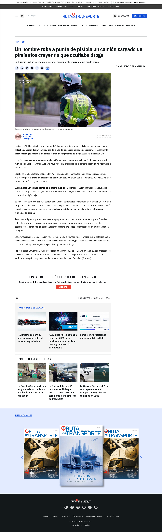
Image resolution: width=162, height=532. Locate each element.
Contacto (46, 516)
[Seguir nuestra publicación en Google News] (47, 68)
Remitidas (106, 2)
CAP (73, 2)
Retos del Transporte (63, 2)
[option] (81, 455)
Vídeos (100, 2)
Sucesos (88, 2)
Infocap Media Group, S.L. (84, 521)
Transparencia (78, 516)
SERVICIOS (130, 25)
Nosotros (56, 516)
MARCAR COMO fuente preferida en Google (130, 2)
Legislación (33, 2)
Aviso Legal (66, 516)
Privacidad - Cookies (111, 516)
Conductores (80, 2)
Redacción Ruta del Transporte (28, 136)
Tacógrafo (41, 2)
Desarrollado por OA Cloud (81, 525)
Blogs (94, 2)
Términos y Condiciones (93, 516)
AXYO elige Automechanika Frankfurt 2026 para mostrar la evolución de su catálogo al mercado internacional (63, 341)
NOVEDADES (31, 25)
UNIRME (63, 286)
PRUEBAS (80, 7)
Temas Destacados (22, 2)
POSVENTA (119, 25)
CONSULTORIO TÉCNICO (95, 7)
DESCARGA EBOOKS (113, 7)
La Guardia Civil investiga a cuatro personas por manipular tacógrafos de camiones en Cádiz (94, 390)
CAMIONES (51, 25)
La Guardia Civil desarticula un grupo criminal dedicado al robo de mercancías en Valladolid (32, 390)
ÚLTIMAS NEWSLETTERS (64, 7)
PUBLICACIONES (47, 7)
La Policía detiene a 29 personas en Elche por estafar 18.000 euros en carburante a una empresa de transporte (62, 392)
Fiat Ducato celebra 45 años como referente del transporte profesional (30, 338)
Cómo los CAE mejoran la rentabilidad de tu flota (93, 336)
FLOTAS (84, 25)
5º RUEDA (74, 25)
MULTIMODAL (94, 25)
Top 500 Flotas (51, 2)
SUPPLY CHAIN (107, 25)
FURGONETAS (63, 25)
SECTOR (42, 25)
